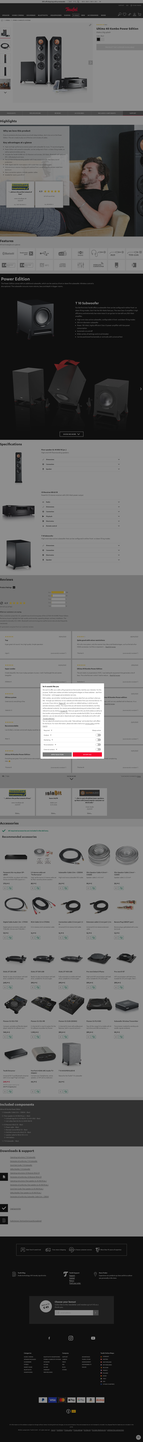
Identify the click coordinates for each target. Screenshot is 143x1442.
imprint (45, 726)
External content (49, 749)
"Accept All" (64, 711)
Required (47, 730)
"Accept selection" (49, 718)
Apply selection (57, 754)
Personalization (49, 745)
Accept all (87, 754)
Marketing (47, 740)
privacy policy (89, 723)
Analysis (46, 735)
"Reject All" (62, 703)
